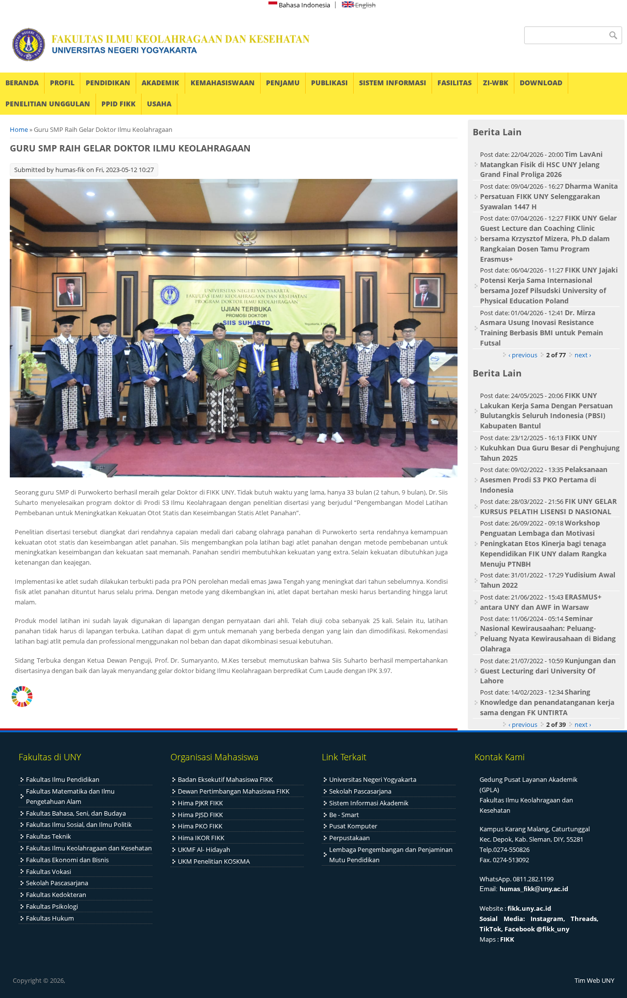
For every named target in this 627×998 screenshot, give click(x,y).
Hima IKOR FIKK (201, 837)
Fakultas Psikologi (52, 906)
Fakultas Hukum (50, 918)
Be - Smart (344, 814)
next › (583, 354)
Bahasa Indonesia (303, 4)
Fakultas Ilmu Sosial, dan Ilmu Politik (79, 824)
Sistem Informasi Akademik (369, 802)
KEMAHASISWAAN (223, 82)
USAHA (159, 103)
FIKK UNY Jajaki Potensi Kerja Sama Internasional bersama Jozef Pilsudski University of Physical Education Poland (549, 285)
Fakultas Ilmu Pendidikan (62, 779)
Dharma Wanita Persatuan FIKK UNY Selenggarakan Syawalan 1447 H (549, 196)
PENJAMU (283, 82)
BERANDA (22, 82)
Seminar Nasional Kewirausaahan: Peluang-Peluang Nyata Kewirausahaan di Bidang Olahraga (548, 633)
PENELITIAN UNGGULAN (47, 103)
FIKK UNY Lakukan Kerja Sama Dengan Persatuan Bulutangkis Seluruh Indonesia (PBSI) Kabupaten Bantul (546, 410)
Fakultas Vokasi (48, 871)
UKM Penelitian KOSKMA (214, 861)
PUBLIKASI (329, 82)
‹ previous (522, 354)
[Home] (154, 44)
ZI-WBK (495, 82)
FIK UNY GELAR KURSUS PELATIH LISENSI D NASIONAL (548, 506)
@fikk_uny (552, 928)
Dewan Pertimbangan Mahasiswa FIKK (233, 791)
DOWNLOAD (541, 82)
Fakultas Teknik (48, 836)
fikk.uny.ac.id (529, 908)
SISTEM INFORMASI (392, 82)
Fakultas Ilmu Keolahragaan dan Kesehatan (89, 848)
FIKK (507, 939)
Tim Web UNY (594, 980)
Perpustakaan (349, 837)
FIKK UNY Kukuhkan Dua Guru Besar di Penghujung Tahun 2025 (550, 448)
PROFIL (62, 82)
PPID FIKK (118, 103)
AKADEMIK (160, 82)
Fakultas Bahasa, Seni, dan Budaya (76, 813)
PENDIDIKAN (108, 82)
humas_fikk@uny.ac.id (534, 889)
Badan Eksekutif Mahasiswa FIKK (225, 779)
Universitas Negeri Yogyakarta (372, 779)
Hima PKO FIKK (200, 826)
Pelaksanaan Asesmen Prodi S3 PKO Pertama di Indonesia (543, 480)
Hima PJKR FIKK (200, 802)
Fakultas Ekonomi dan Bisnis (67, 859)
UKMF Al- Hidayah (204, 849)
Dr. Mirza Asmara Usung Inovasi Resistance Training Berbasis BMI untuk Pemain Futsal (541, 328)
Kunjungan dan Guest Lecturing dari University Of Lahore (548, 671)
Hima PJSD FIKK (200, 814)
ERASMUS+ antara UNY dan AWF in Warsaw (541, 602)
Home (19, 129)
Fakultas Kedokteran (56, 894)
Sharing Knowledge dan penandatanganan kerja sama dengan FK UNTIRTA (547, 702)
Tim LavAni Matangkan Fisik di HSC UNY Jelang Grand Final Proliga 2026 (541, 164)
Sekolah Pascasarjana (57, 882)
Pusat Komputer (353, 826)
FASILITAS (454, 82)
